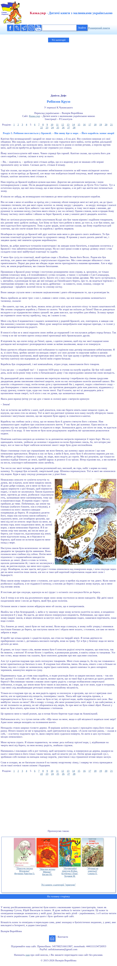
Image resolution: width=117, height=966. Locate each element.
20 (106, 124)
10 (52, 124)
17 (89, 124)
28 (74, 127)
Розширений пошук (99, 28)
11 (57, 124)
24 (52, 127)
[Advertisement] (58, 66)
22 (41, 127)
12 (62, 124)
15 (79, 124)
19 (100, 124)
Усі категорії (59, 39)
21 (111, 124)
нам (28, 954)
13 (68, 124)
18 (95, 124)
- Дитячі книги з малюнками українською (71, 13)
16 (84, 124)
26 (63, 127)
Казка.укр (34, 116)
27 (68, 127)
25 (58, 127)
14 (73, 124)
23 (47, 127)
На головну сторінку (58, 896)
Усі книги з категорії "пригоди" (58, 884)
